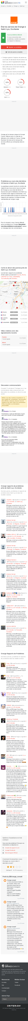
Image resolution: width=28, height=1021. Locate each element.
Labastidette (16, 276)
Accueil (3, 6)
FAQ (3, 985)
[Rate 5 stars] (19, 867)
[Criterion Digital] (14, 1005)
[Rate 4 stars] (16, 867)
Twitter (16, 982)
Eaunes (19, 275)
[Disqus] (14, 428)
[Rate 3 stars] (14, 867)
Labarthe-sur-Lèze (6, 276)
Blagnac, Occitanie (20, 524)
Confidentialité (5, 988)
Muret (24, 275)
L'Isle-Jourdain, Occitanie (13, 538)
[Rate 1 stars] (8, 867)
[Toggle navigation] (26, 2)
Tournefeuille (5, 278)
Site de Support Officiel (11, 853)
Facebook (17, 985)
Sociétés (9, 6)
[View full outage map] (14, 295)
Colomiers (14, 278)
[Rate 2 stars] (11, 867)
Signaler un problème (15, 47)
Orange (16, 6)
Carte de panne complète (14, 52)
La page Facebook (10, 850)
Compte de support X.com (12, 848)
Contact (4, 991)
